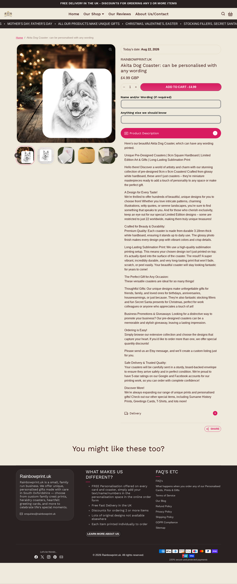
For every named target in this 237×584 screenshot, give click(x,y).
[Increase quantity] (136, 87)
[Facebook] (36, 556)
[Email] (61, 556)
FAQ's (159, 480)
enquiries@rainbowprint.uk (40, 513)
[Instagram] (49, 556)
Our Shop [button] (92, 14)
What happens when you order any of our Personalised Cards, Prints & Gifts (188, 488)
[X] (42, 556)
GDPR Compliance (167, 522)
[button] (223, 13)
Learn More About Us (103, 533)
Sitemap (160, 527)
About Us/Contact (151, 14)
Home (74, 14)
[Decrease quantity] (124, 87)
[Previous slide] (16, 459)
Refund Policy (164, 506)
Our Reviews (120, 14)
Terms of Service (165, 495)
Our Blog (161, 500)
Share (215, 428)
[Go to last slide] (17, 155)
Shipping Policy (164, 516)
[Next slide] (115, 155)
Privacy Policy (164, 511)
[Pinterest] (55, 556)
